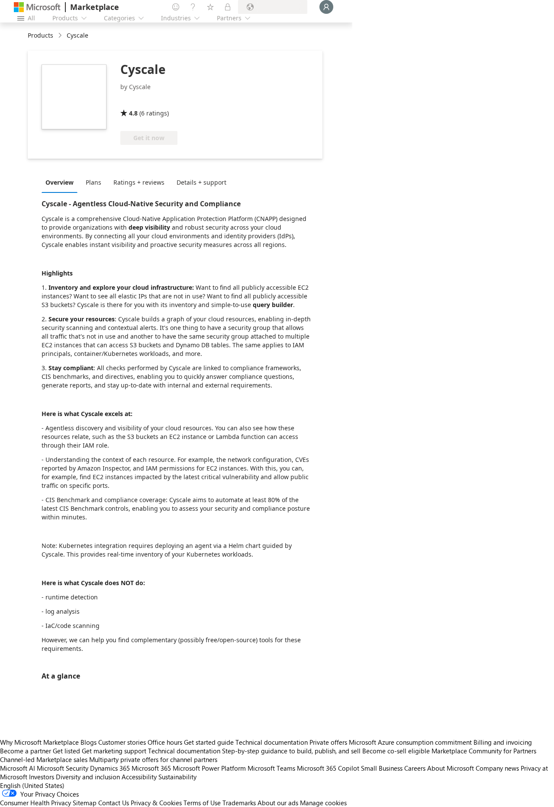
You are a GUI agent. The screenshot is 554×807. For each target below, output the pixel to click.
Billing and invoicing (502, 742)
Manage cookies (323, 802)
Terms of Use (202, 802)
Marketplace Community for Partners (484, 750)
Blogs (89, 742)
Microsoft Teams (271, 768)
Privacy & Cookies (156, 802)
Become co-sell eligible (396, 750)
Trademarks (239, 802)
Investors (41, 776)
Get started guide (209, 742)
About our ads (278, 802)
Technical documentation (271, 742)
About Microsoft (450, 768)
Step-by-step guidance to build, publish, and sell (291, 750)
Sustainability (177, 776)
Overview (59, 182)
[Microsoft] (37, 7)
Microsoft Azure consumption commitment (411, 742)
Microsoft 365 (151, 768)
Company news (497, 768)
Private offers (328, 742)
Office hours (165, 742)
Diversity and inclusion (88, 776)
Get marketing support (114, 750)
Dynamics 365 (110, 768)
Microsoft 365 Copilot (328, 768)
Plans (93, 182)
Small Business (382, 768)
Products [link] (40, 35)
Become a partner (25, 750)
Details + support (201, 182)
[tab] (62, 182)
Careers (414, 768)
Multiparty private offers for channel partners (153, 759)
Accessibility (139, 776)
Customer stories (122, 742)
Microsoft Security (62, 768)
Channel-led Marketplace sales (43, 759)
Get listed (66, 750)
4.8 (133, 113)
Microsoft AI (17, 768)
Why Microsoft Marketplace (39, 742)
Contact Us (113, 802)
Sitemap (85, 802)
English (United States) (32, 785)
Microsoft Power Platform (209, 768)
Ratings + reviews (138, 182)
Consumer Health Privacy (35, 802)
